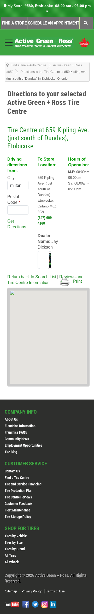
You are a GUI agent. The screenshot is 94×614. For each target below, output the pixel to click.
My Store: (15, 6)
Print (77, 281)
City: (11, 177)
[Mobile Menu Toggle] (9, 42)
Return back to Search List (31, 277)
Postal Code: (13, 199)
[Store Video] (50, 260)
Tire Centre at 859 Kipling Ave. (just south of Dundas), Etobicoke (48, 138)
